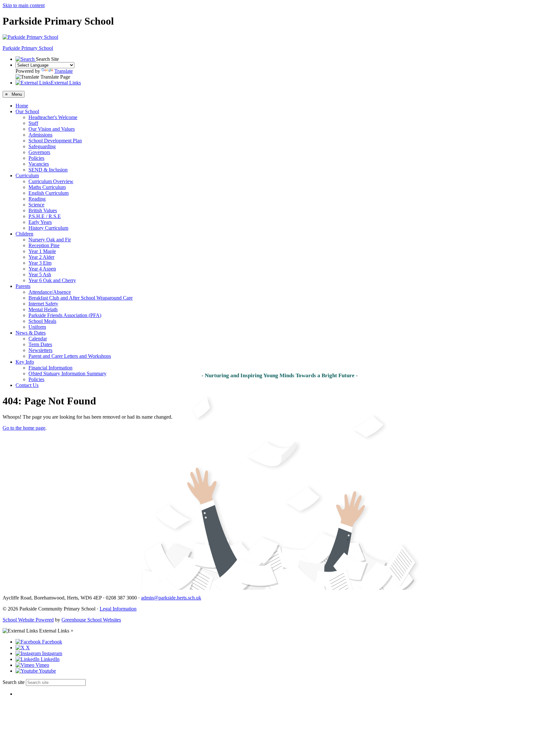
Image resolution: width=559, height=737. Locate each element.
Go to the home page (24, 428)
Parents (23, 286)
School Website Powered (28, 619)
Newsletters (40, 350)
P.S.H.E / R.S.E (44, 216)
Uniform (37, 327)
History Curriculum (48, 228)
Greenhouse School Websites (91, 619)
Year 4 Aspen (42, 268)
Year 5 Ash (39, 274)
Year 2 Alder (41, 257)
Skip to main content (24, 5)
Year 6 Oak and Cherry (52, 280)
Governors (39, 152)
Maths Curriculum (47, 187)
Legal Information (118, 608)
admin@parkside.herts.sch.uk (171, 597)
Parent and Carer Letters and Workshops (69, 356)
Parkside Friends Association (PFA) (64, 315)
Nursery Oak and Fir (49, 239)
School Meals (42, 321)
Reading (37, 199)
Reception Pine (44, 245)
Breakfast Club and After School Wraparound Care (80, 298)
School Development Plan (55, 140)
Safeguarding (42, 146)
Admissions (40, 135)
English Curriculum (48, 193)
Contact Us (27, 385)
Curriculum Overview (50, 181)
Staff (33, 123)
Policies (36, 158)
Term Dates (40, 344)
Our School (27, 111)
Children (24, 233)
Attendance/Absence (49, 292)
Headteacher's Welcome (52, 117)
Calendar (37, 338)
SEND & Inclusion (48, 169)
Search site (14, 682)
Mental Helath (43, 309)
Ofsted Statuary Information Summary (67, 373)
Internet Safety (43, 303)
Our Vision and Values (51, 129)
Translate (63, 71)
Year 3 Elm (39, 263)
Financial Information (50, 367)
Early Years (40, 222)
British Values (42, 210)
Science (36, 204)
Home (22, 105)
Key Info (25, 362)
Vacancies (38, 164)
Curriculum (27, 175)
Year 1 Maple (42, 251)
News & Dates (31, 333)
